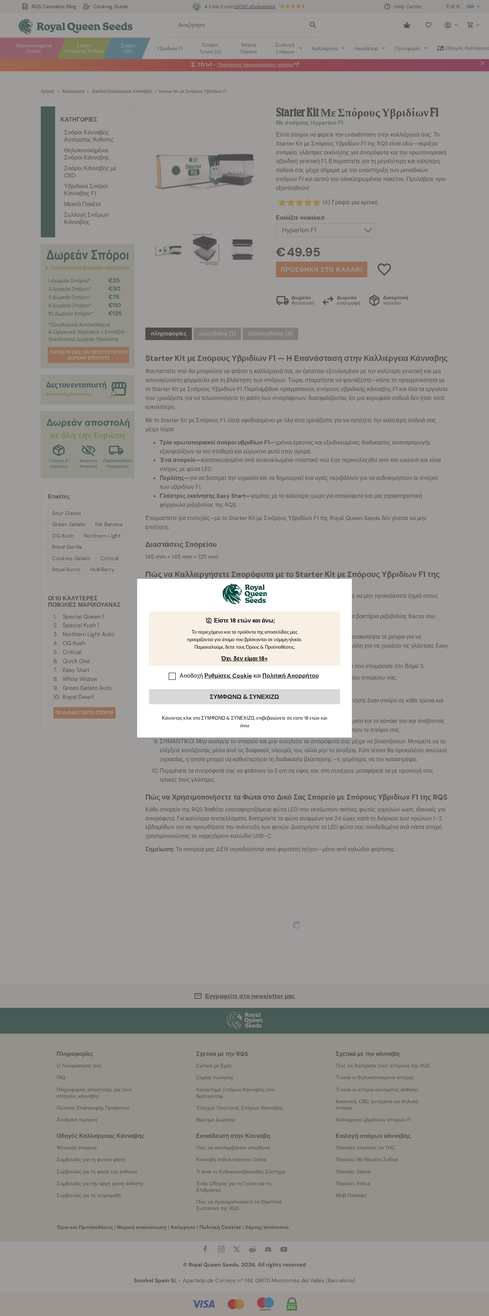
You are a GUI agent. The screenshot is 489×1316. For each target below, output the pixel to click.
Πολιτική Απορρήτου (290, 676)
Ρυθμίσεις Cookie (228, 676)
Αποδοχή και (249, 676)
